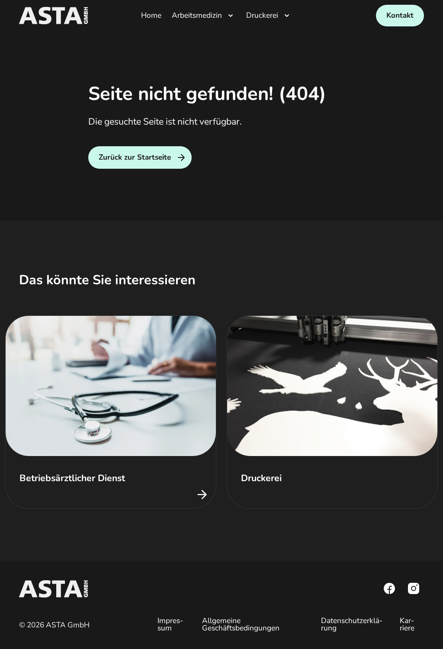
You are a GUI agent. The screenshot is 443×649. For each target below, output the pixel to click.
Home (151, 15)
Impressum (170, 624)
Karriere (407, 624)
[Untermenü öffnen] (231, 15)
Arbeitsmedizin (197, 15)
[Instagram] (413, 588)
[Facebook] (389, 588)
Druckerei (262, 15)
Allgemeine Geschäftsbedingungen (240, 624)
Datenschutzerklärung (351, 624)
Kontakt (400, 15)
